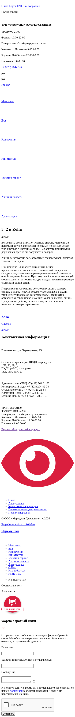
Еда (10, 548)
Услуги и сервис (18, 558)
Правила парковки (19, 512)
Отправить (8, 713)
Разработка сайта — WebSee (18, 524)
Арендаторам (16, 503)
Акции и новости (18, 561)
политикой (16, 690)
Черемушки (10, 531)
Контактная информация (23, 506)
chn (8, 84)
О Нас (12, 567)
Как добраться (31, 6)
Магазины (14, 545)
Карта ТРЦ (15, 6)
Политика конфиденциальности (27, 509)
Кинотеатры (15, 554)
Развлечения (15, 551)
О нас (4, 6)
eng (3, 84)
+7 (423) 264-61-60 (12, 67)
